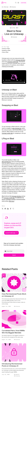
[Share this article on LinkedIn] (8, 208)
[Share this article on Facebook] (10, 208)
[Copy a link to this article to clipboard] (13, 208)
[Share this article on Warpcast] (5, 208)
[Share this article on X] (2, 208)
